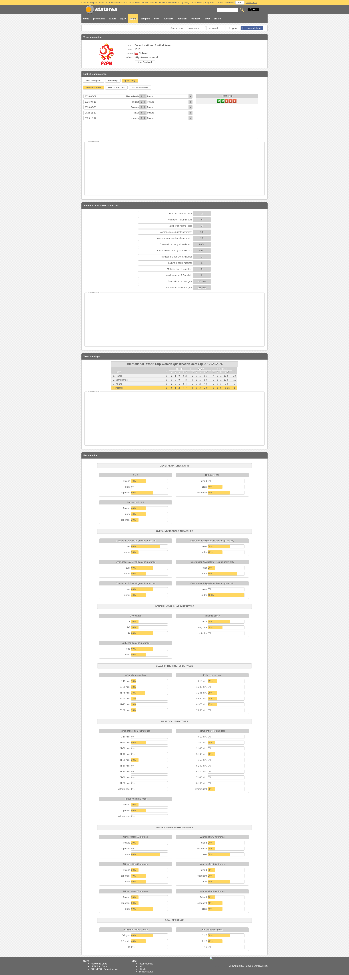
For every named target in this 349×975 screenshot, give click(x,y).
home (86, 18)
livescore (168, 18)
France (118, 376)
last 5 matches (93, 87)
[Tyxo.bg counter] (219, 966)
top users (195, 18)
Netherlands (132, 96)
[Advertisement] (174, 168)
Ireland (135, 102)
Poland (150, 96)
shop (207, 18)
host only (113, 80)
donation (182, 18)
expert (112, 18)
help (141, 966)
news (157, 18)
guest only (130, 80)
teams (133, 18)
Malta (136, 113)
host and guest (93, 80)
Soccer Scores (146, 971)
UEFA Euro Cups (99, 966)
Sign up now (177, 28)
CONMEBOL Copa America (104, 969)
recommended (146, 963)
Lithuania (134, 118)
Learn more (251, 2)
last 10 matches (116, 87)
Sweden (135, 107)
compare (145, 18)
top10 (123, 18)
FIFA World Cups (99, 963)
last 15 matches (140, 87)
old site (217, 18)
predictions (99, 18)
